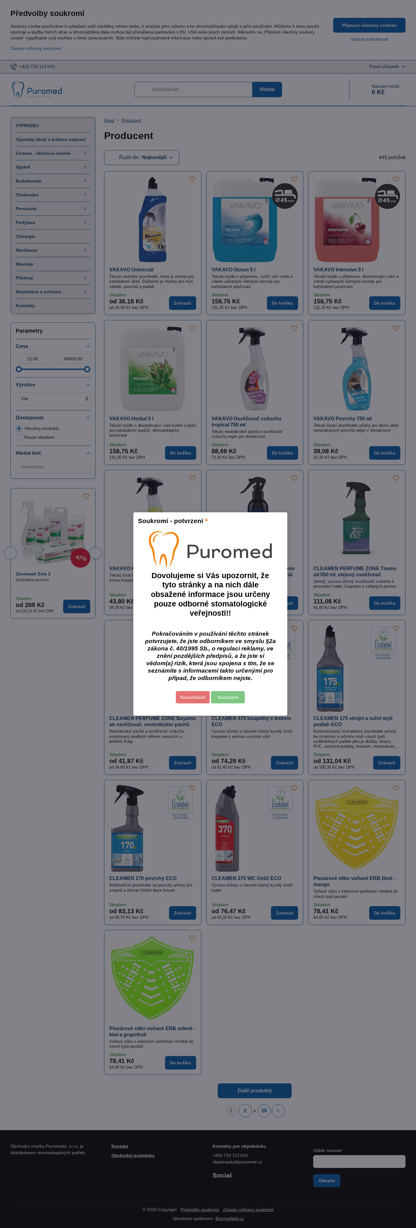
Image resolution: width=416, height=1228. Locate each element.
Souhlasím (228, 697)
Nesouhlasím (193, 697)
